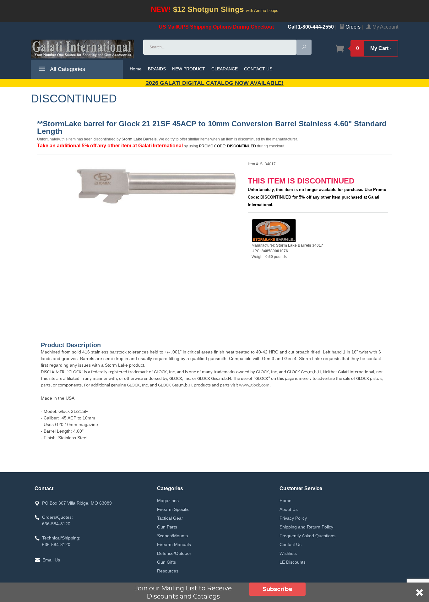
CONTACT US (258, 68)
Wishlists (288, 553)
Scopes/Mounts (172, 535)
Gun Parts (167, 526)
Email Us (51, 559)
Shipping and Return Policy (306, 526)
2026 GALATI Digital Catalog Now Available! (215, 83)
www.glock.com (254, 385)
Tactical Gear (170, 518)
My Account (384, 27)
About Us (289, 509)
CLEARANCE (224, 68)
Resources (167, 570)
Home (136, 68)
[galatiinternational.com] (83, 49)
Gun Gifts (166, 562)
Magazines (168, 500)
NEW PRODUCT (188, 68)
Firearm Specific (173, 509)
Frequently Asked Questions (307, 535)
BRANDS (157, 68)
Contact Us (290, 544)
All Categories (67, 69)
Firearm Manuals (174, 544)
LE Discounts (293, 562)
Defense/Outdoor (174, 553)
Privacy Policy (293, 518)
